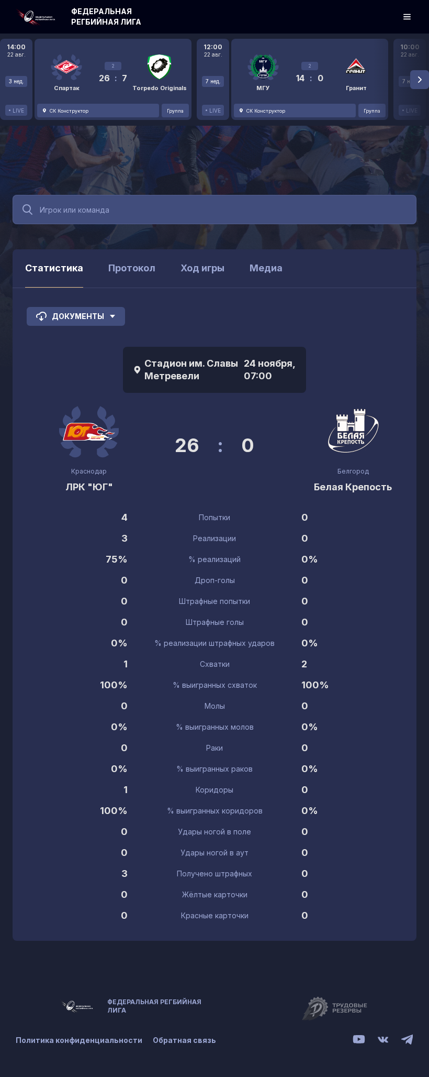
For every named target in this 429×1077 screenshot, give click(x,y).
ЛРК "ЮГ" (89, 486)
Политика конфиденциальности (79, 1040)
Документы (78, 316)
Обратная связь (184, 1040)
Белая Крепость (353, 486)
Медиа (266, 267)
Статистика (54, 267)
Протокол (131, 267)
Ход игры (202, 267)
